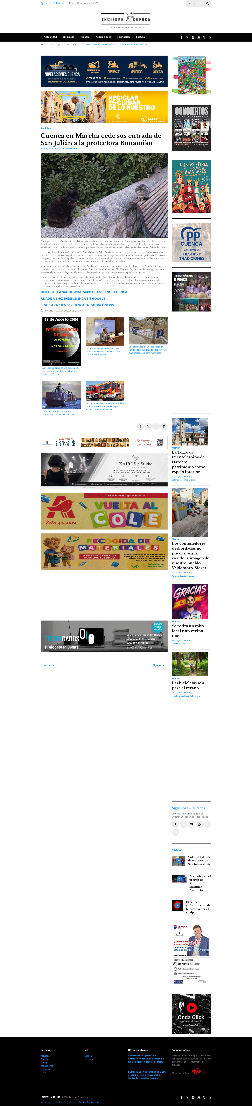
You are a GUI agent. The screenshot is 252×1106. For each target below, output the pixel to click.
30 (68, 44)
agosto (60, 44)
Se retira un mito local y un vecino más (188, 631)
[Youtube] (199, 824)
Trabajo (85, 36)
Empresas (68, 36)
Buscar (208, 4)
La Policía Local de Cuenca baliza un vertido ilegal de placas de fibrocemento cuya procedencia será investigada (148, 349)
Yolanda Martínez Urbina (183, 480)
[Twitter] (183, 824)
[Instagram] (191, 824)
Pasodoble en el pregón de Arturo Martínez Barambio (200, 883)
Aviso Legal (46, 1102)
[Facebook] (175, 824)
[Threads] (207, 824)
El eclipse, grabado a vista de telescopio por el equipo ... (198, 907)
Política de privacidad (89, 1102)
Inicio (43, 44)
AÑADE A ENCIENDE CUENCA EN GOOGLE (73, 298)
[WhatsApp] (175, 832)
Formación (123, 36)
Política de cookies (65, 1102)
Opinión (44, 3)
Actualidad (50, 36)
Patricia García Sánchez (183, 576)
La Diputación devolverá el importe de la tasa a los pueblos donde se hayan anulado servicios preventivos (105, 406)
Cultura (140, 36)
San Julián (77, 44)
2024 (51, 44)
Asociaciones (103, 36)
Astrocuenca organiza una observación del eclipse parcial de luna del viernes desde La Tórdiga (60, 370)
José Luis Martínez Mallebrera (186, 696)
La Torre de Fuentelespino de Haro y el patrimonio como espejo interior (188, 462)
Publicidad (58, 3)
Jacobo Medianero (180, 644)
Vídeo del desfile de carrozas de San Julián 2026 (199, 861)
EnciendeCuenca (69, 148)
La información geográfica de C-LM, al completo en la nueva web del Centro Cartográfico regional (104, 351)
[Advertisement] (104, 594)
